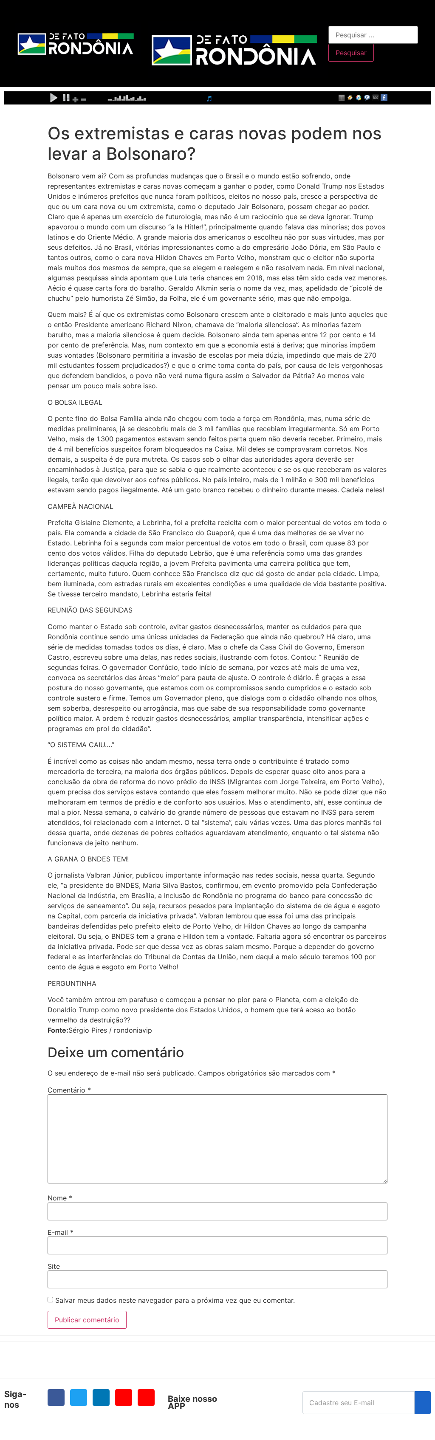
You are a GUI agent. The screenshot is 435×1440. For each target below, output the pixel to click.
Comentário (69, 1090)
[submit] (423, 1402)
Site (54, 1266)
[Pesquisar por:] (373, 35)
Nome (60, 1197)
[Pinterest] (146, 1397)
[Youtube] (123, 1397)
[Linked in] (101, 1397)
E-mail (60, 1232)
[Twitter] (78, 1397)
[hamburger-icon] (318, 15)
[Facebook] (56, 1397)
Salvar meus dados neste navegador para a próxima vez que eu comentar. (175, 1300)
